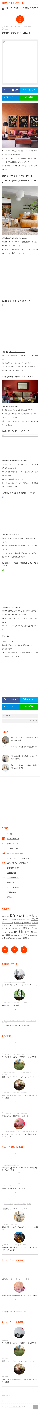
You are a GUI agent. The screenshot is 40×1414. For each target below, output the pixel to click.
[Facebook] (24, 949)
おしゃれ (29, 915)
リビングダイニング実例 (20, 26)
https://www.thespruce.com (15, 352)
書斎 (8, 935)
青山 (29, 938)
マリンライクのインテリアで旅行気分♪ (15, 1025)
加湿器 (11, 932)
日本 (4, 935)
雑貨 (29, 26)
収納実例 (11, 873)
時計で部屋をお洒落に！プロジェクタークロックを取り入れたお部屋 (19, 1169)
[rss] (5, 949)
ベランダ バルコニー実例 (18, 858)
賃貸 (21, 938)
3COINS (4, 916)
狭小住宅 (33, 935)
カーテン (17, 923)
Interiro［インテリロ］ (14, 2)
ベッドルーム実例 (8, 26)
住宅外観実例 (13, 868)
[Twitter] (14, 949)
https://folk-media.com (14, 607)
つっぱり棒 (14, 919)
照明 (29, 935)
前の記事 (8, 715)
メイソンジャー (12, 928)
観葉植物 (17, 938)
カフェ (10, 922)
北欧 (15, 932)
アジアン (27, 919)
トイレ (13, 925)
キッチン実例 (13, 839)
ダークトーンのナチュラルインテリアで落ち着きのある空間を (19, 1097)
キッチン (26, 922)
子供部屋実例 (13, 878)
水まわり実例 (13, 887)
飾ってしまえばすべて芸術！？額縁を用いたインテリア (24, 766)
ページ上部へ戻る (35, 1407)
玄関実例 (11, 892)
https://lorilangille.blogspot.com (17, 238)
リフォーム (28, 928)
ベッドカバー (27, 925)
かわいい (6, 919)
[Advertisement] (20, 278)
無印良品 (23, 935)
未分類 (10, 882)
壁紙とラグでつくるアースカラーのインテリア (18, 1077)
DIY (10, 834)
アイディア (22, 919)
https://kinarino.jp (12, 406)
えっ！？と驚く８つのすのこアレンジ (15, 1188)
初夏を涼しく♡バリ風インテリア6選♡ (15, 1209)
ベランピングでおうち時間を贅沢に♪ (24, 747)
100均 (8, 916)
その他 (11, 843)
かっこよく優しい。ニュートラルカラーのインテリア (19, 986)
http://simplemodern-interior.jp (16, 460)
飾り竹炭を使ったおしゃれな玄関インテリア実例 (19, 1057)
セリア (7, 925)
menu (35, 3)
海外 (19, 935)
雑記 (9, 897)
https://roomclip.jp (12, 534)
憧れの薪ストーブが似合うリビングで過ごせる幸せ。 (24, 757)
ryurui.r (6, 29)
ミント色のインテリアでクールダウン (15, 1312)
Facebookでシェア (11, 90)
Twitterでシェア (29, 90)
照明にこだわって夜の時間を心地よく (15, 1116)
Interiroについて (6, 1395)
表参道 (12, 938)
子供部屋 (28, 932)
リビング (20, 928)
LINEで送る (29, 97)
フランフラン (19, 925)
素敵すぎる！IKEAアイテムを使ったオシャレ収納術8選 (20, 1228)
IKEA (19, 915)
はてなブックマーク (11, 97)
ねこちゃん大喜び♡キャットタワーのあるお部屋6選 (24, 739)
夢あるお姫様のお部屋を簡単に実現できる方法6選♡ (20, 1295)
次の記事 (32, 720)
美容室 (6, 938)
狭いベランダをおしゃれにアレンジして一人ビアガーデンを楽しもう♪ (19, 1249)
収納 (21, 931)
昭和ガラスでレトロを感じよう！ (13, 1005)
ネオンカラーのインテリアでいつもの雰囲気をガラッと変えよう (19, 1135)
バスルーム (12, 848)
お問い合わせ (5, 1400)
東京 (11, 935)
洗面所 (15, 935)
